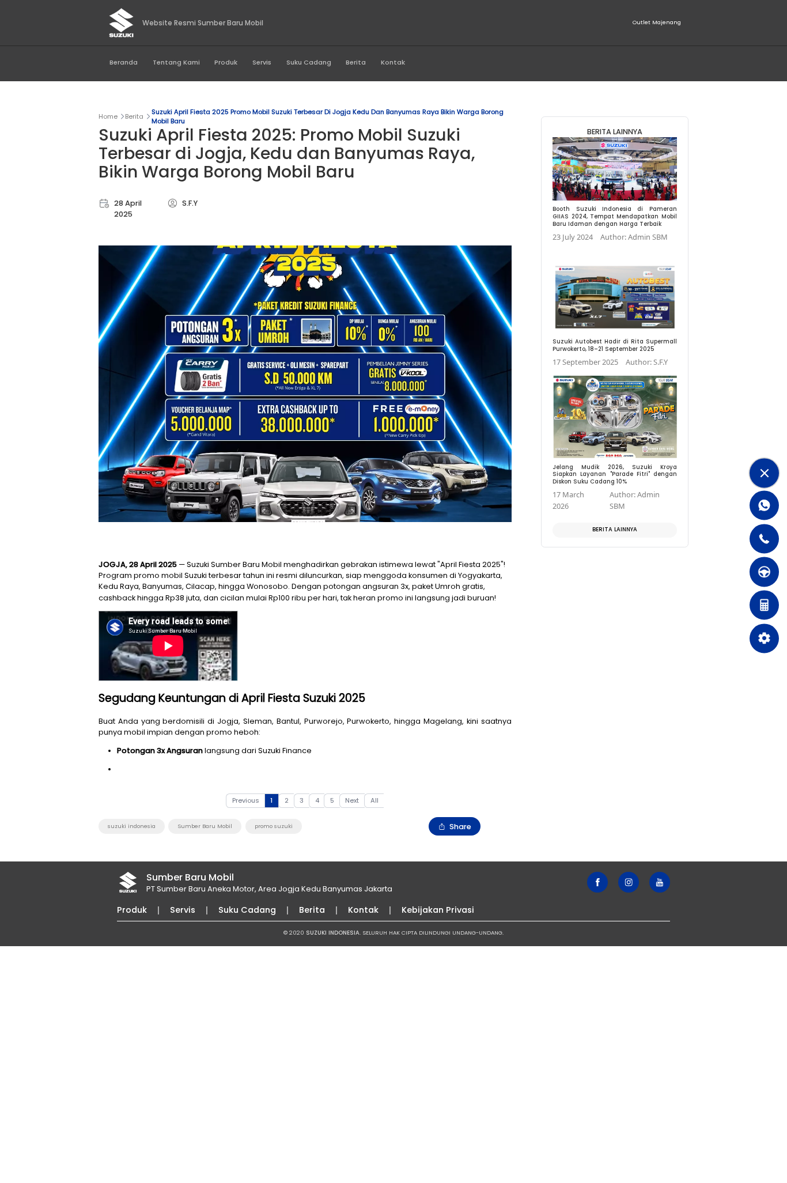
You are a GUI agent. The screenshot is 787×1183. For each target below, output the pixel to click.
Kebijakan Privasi (438, 910)
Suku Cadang (308, 62)
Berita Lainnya (614, 529)
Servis (261, 62)
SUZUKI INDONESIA (333, 932)
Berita (356, 62)
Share (460, 826)
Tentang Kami (176, 62)
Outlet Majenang (657, 22)
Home (108, 116)
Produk (225, 62)
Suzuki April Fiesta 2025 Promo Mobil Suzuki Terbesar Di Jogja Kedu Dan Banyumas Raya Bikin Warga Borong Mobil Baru (328, 116)
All (374, 800)
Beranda (123, 62)
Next (352, 800)
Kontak (393, 62)
